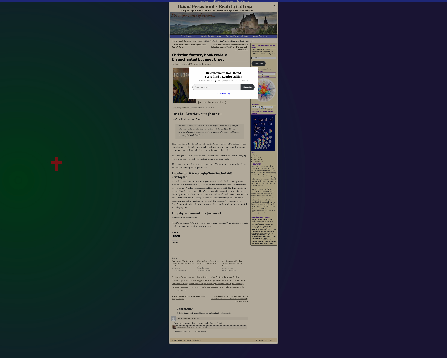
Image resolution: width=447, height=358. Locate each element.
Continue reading (223, 94)
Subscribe (247, 87)
